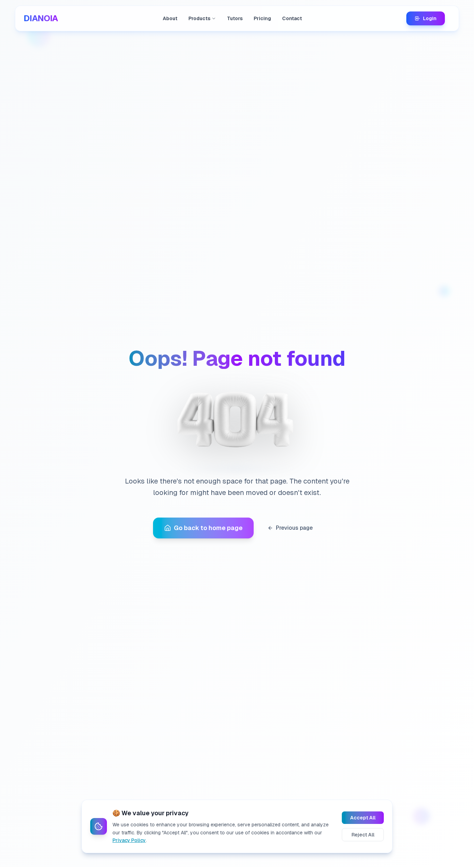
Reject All (363, 835)
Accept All (362, 818)
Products (199, 18)
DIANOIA (41, 18)
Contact (292, 18)
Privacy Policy (129, 840)
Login (430, 18)
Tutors (235, 18)
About (170, 18)
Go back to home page (208, 528)
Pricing (262, 18)
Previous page (294, 527)
